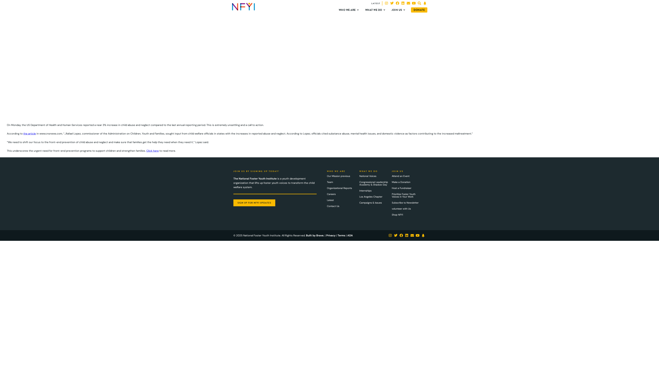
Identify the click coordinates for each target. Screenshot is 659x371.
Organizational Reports (339, 188)
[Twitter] (392, 3)
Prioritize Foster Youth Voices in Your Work (403, 195)
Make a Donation (401, 182)
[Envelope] (408, 3)
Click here (152, 151)
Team (330, 182)
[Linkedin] (403, 3)
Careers (331, 194)
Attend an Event (400, 176)
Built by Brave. (315, 235)
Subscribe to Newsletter (405, 202)
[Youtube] (414, 3)
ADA (350, 235)
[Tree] (425, 3)
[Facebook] (397, 3)
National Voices (367, 176)
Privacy (331, 235)
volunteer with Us (401, 208)
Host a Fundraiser (401, 188)
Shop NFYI (397, 214)
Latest (330, 200)
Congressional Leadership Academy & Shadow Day (373, 183)
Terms (341, 235)
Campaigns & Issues (370, 202)
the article (29, 133)
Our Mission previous (338, 176)
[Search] (419, 3)
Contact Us (333, 206)
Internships (365, 190)
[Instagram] (386, 3)
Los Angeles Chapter (370, 196)
